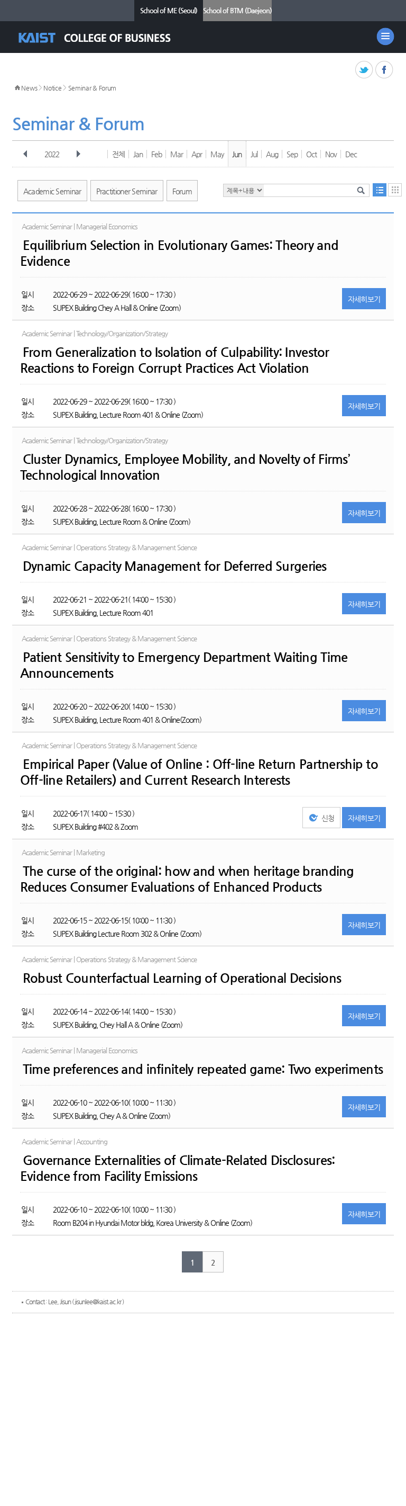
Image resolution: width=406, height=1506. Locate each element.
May (217, 154)
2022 (51, 154)
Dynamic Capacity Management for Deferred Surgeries (175, 566)
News (29, 88)
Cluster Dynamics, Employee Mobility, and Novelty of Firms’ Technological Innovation (184, 467)
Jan (138, 154)
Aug (272, 154)
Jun (237, 154)
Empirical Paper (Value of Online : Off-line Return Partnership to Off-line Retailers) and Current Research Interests (199, 772)
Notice (52, 88)
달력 (395, 189)
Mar (176, 154)
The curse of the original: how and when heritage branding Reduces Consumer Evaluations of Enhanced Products (187, 879)
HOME (17, 88)
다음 (78, 154)
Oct (311, 154)
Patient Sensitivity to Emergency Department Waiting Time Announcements (184, 665)
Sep (292, 154)
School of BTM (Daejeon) (237, 10)
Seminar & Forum (92, 88)
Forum (182, 191)
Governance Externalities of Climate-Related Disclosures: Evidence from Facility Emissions (177, 1168)
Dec (351, 154)
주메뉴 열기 (385, 36)
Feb (156, 154)
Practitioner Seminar (127, 191)
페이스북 (384, 70)
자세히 (364, 299)
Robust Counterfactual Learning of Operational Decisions (182, 978)
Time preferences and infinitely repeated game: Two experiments (203, 1069)
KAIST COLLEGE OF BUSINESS (104, 38)
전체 (118, 154)
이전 (25, 154)
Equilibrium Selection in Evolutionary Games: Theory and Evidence (179, 253)
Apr (196, 154)
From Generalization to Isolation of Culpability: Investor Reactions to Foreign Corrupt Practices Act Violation (174, 360)
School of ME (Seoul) (168, 10)
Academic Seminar (52, 191)
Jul (254, 154)
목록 (379, 189)
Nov (331, 154)
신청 (328, 818)
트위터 (364, 70)
